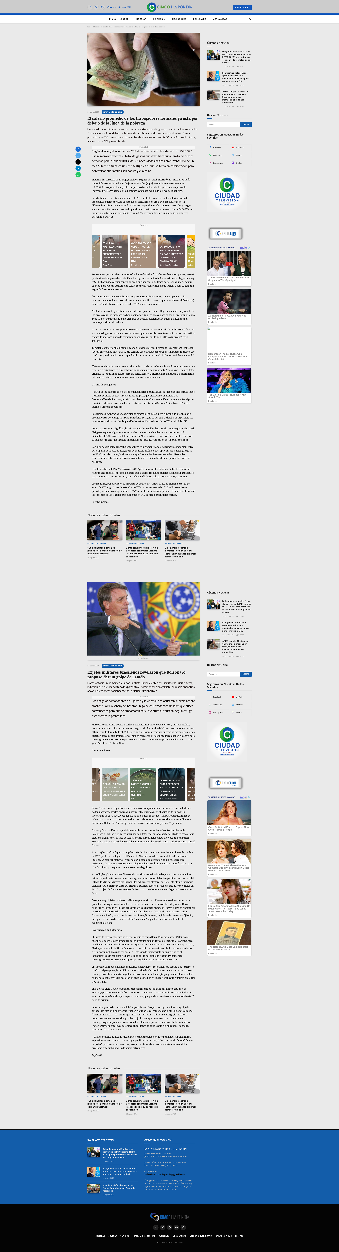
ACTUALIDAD (220, 19)
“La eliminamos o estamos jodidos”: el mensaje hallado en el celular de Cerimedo (104, 550)
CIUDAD (124, 19)
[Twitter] (78, 155)
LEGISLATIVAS (179, 1236)
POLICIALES (199, 19)
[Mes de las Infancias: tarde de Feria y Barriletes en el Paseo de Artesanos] (93, 1189)
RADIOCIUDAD (242, 7)
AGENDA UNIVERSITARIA (201, 1236)
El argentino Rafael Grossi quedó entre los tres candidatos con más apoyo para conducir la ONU (235, 77)
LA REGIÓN (159, 19)
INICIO (112, 19)
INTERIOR (141, 19)
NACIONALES (179, 19)
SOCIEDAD (100, 1236)
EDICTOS (239, 1236)
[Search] (250, 19)
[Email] (78, 162)
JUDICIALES (164, 1236)
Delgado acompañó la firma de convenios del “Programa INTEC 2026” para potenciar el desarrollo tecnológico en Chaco (236, 57)
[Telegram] (78, 168)
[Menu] (89, 19)
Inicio (89, 27)
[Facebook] (78, 149)
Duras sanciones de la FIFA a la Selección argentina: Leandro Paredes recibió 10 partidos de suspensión (142, 552)
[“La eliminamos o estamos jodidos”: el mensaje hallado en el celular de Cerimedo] (104, 530)
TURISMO (124, 1236)
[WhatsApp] (78, 174)
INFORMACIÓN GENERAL (112, 112)
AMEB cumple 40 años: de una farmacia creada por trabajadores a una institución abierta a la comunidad (235, 97)
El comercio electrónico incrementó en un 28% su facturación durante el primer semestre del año (180, 552)
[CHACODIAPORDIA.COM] (169, 7)
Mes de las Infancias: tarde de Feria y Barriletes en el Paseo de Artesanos (119, 1188)
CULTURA (112, 1236)
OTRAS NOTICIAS (224, 1236)
